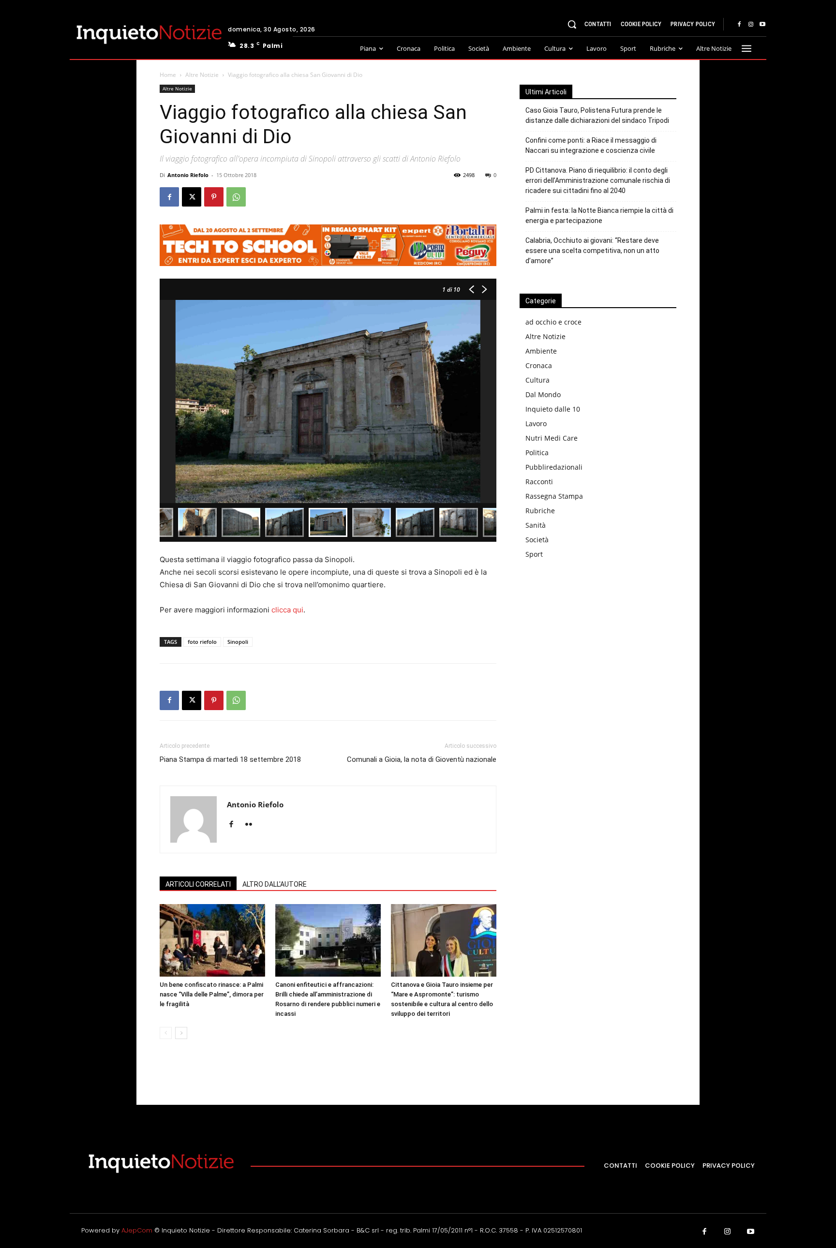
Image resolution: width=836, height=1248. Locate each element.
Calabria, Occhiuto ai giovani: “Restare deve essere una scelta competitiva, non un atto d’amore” (592, 251)
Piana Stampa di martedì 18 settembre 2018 (230, 759)
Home (168, 75)
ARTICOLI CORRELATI (198, 884)
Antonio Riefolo (188, 174)
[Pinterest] (214, 197)
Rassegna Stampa (554, 496)
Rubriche (540, 510)
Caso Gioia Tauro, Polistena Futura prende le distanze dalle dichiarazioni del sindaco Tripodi (597, 115)
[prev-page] (166, 1033)
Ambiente (541, 351)
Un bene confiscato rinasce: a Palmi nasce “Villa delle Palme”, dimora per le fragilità (212, 994)
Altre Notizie (202, 75)
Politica (537, 452)
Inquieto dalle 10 (552, 409)
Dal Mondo (543, 394)
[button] (571, 24)
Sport (534, 554)
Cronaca (538, 365)
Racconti (539, 481)
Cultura (537, 380)
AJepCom (136, 1230)
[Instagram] (751, 24)
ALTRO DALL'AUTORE (274, 884)
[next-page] (181, 1033)
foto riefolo (202, 641)
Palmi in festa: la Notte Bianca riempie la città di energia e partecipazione (599, 215)
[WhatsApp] (236, 197)
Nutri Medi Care (551, 438)
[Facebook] (739, 24)
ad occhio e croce (553, 322)
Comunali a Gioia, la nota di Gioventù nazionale (421, 759)
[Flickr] (252, 825)
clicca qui (287, 609)
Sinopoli (237, 641)
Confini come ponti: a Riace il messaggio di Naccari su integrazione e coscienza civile (591, 145)
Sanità (535, 525)
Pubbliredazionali (553, 467)
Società (537, 539)
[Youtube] (762, 24)
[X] (191, 197)
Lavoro (536, 423)
